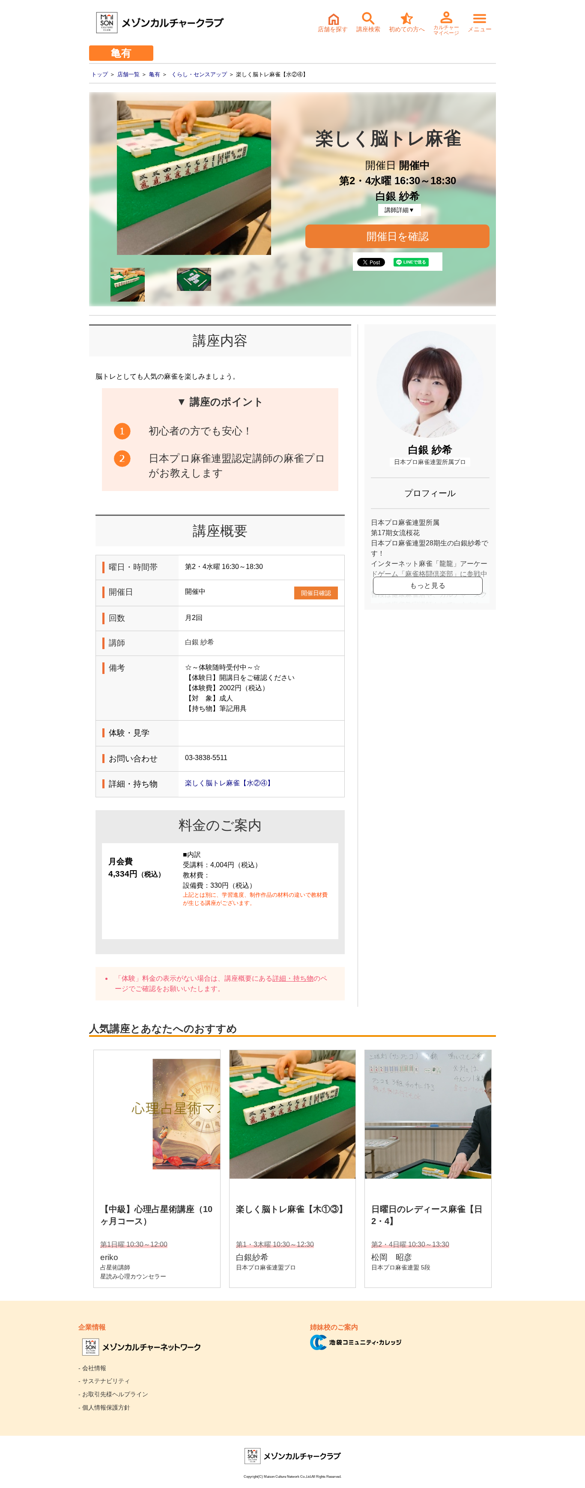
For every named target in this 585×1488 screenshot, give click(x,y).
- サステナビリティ (104, 1380)
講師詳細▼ (400, 210)
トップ (99, 74)
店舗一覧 (128, 74)
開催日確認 (316, 593)
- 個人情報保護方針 (104, 1407)
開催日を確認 (398, 236)
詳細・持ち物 (292, 978)
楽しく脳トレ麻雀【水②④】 (229, 783)
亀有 (154, 74)
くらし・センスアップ (199, 74)
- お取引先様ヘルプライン (113, 1394)
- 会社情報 (92, 1368)
